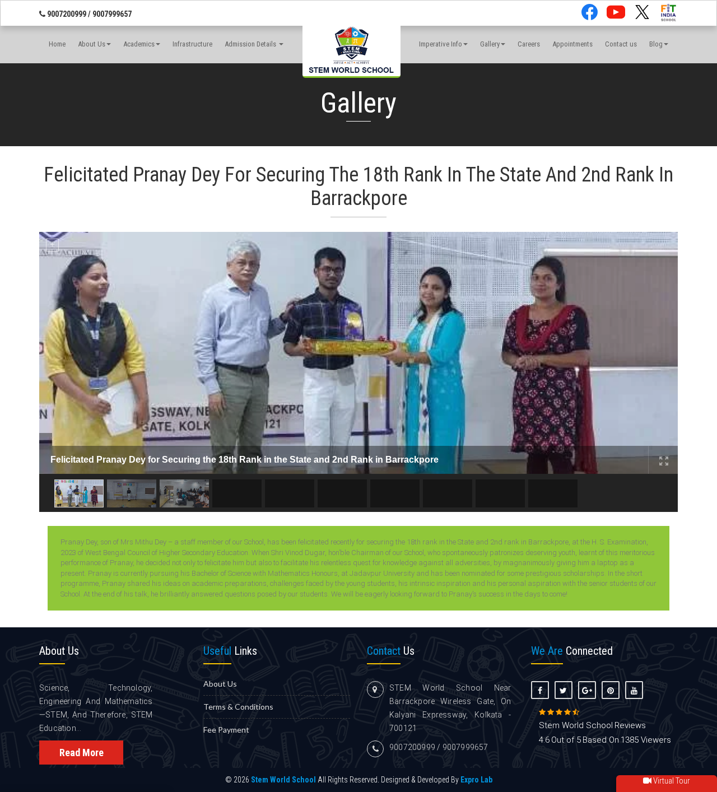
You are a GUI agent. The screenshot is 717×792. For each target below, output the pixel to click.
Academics (139, 44)
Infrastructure (192, 44)
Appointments (572, 44)
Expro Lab (476, 779)
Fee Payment (226, 729)
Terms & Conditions (238, 706)
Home (57, 44)
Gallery (490, 44)
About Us (91, 44)
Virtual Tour (670, 781)
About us (220, 683)
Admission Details (251, 44)
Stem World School (283, 779)
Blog (656, 44)
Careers (529, 44)
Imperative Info (440, 44)
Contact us (621, 44)
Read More (81, 752)
